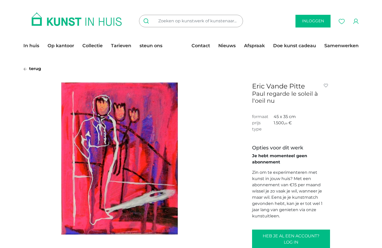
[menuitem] (33, 45)
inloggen (313, 20)
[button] (327, 85)
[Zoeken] (147, 21)
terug (34, 68)
